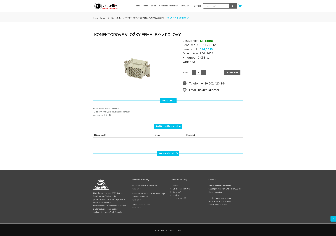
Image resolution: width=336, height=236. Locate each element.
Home (137, 6)
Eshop (153, 6)
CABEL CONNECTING (141, 204)
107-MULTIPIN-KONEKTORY (177, 18)
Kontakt (184, 6)
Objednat (233, 72)
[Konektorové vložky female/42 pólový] (136, 62)
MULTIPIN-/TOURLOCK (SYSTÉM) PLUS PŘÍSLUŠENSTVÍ (144, 18)
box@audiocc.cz (208, 90)
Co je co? (177, 192)
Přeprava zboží (179, 198)
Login (198, 6)
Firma (145, 6)
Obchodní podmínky (168, 6)
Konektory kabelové (115, 18)
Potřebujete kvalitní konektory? (145, 185)
